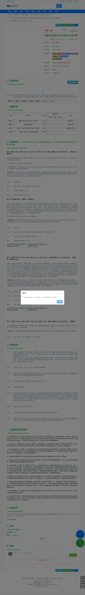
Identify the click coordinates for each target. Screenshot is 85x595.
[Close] (62, 293)
